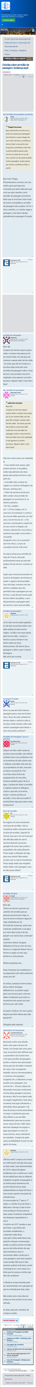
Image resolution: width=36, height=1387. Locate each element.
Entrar (7, 54)
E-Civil (7, 39)
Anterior (23, 74)
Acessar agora (8, 20)
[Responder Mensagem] (6, 73)
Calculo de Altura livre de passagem (19, 1349)
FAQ (6, 50)
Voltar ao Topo (32, 256)
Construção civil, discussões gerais (12, 1369)
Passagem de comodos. (15, 1344)
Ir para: (6, 1370)
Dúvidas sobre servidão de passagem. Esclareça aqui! (15, 66)
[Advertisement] (18, 96)
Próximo (30, 76)
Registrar (23, 50)
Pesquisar (14, 50)
